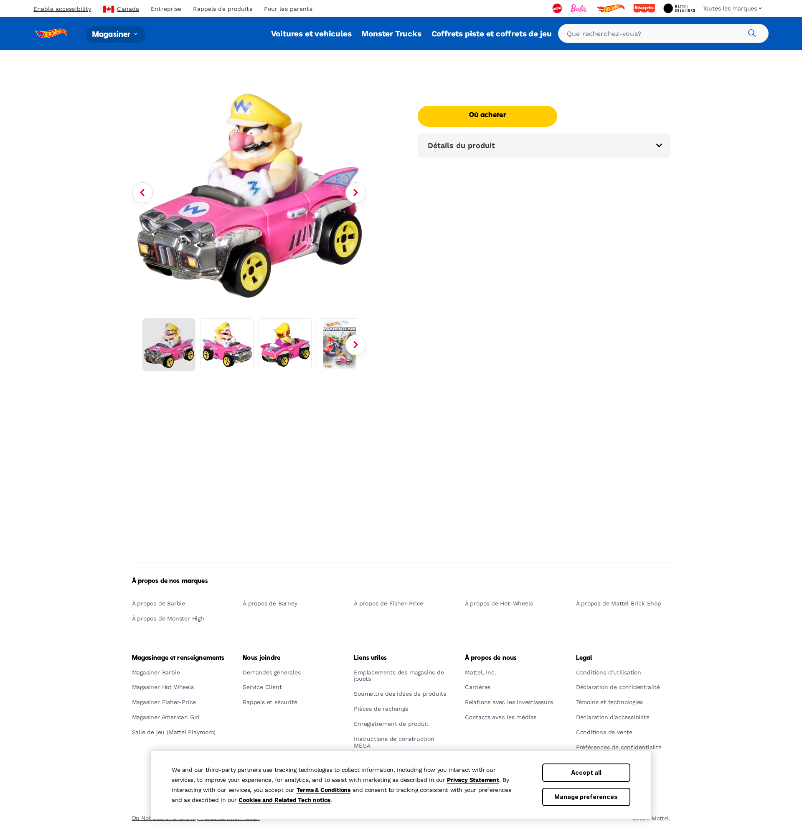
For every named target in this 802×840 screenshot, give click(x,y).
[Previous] (142, 192)
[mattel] (558, 8)
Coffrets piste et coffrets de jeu (491, 33)
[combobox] (663, 33)
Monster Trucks (391, 33)
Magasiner (112, 34)
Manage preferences (586, 796)
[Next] (355, 192)
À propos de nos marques (170, 581)
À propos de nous (491, 658)
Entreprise (166, 8)
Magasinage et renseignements (178, 658)
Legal (584, 658)
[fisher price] (645, 8)
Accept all (586, 772)
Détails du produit (461, 145)
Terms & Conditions (323, 789)
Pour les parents (288, 8)
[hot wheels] (611, 8)
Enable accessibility (62, 8)
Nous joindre (261, 658)
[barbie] (579, 8)
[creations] (680, 8)
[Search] (750, 32)
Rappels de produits (222, 8)
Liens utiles (370, 658)
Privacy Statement (473, 779)
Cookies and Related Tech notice (284, 800)
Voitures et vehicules (311, 33)
